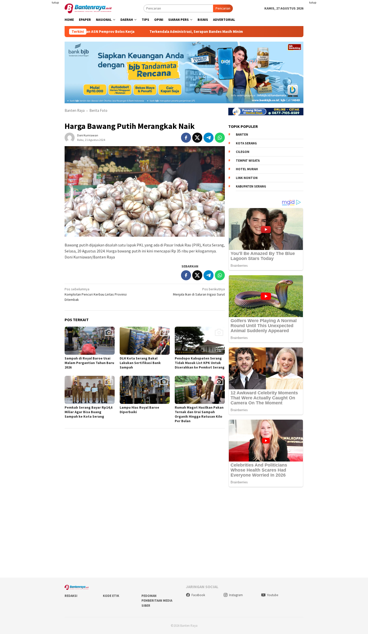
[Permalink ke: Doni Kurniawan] (70, 137)
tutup (55, 2)
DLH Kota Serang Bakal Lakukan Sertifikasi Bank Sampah (140, 363)
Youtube (272, 595)
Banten (242, 134)
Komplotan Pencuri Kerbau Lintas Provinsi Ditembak (96, 294)
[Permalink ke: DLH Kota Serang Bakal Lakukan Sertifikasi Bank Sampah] (145, 341)
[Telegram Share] (209, 138)
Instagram (236, 595)
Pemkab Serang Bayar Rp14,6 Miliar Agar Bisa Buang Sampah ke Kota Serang (88, 412)
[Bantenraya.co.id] (88, 8)
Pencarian (223, 8)
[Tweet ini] (197, 138)
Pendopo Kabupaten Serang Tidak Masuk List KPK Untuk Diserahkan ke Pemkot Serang (200, 363)
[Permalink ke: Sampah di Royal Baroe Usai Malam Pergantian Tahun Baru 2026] (90, 341)
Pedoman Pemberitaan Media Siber (156, 601)
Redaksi (71, 596)
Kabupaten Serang (251, 186)
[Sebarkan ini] (186, 138)
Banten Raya (75, 110)
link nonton (247, 178)
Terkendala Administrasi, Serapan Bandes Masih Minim (175, 31)
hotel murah (247, 169)
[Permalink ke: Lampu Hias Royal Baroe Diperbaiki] (145, 390)
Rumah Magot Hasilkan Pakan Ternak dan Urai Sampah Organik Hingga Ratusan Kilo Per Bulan (199, 414)
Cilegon (242, 152)
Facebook (198, 595)
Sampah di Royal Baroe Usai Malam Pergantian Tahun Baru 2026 (89, 363)
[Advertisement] (35, 100)
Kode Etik (111, 596)
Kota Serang (246, 143)
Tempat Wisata (248, 160)
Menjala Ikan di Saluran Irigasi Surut (199, 292)
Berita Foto (98, 110)
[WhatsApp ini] (220, 138)
